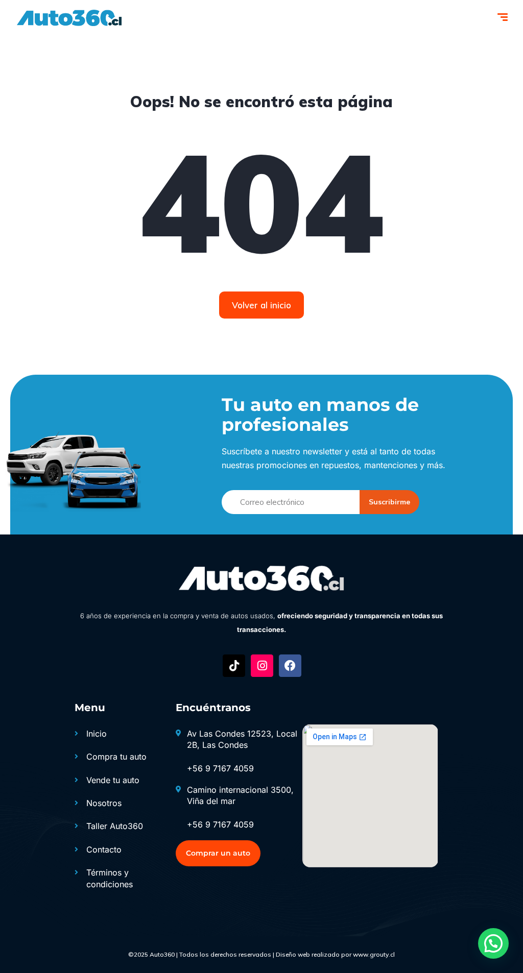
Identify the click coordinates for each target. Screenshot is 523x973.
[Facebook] (290, 665)
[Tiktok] (234, 665)
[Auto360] (68, 18)
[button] (493, 943)
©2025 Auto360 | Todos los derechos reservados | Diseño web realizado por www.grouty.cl (261, 954)
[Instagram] (262, 665)
